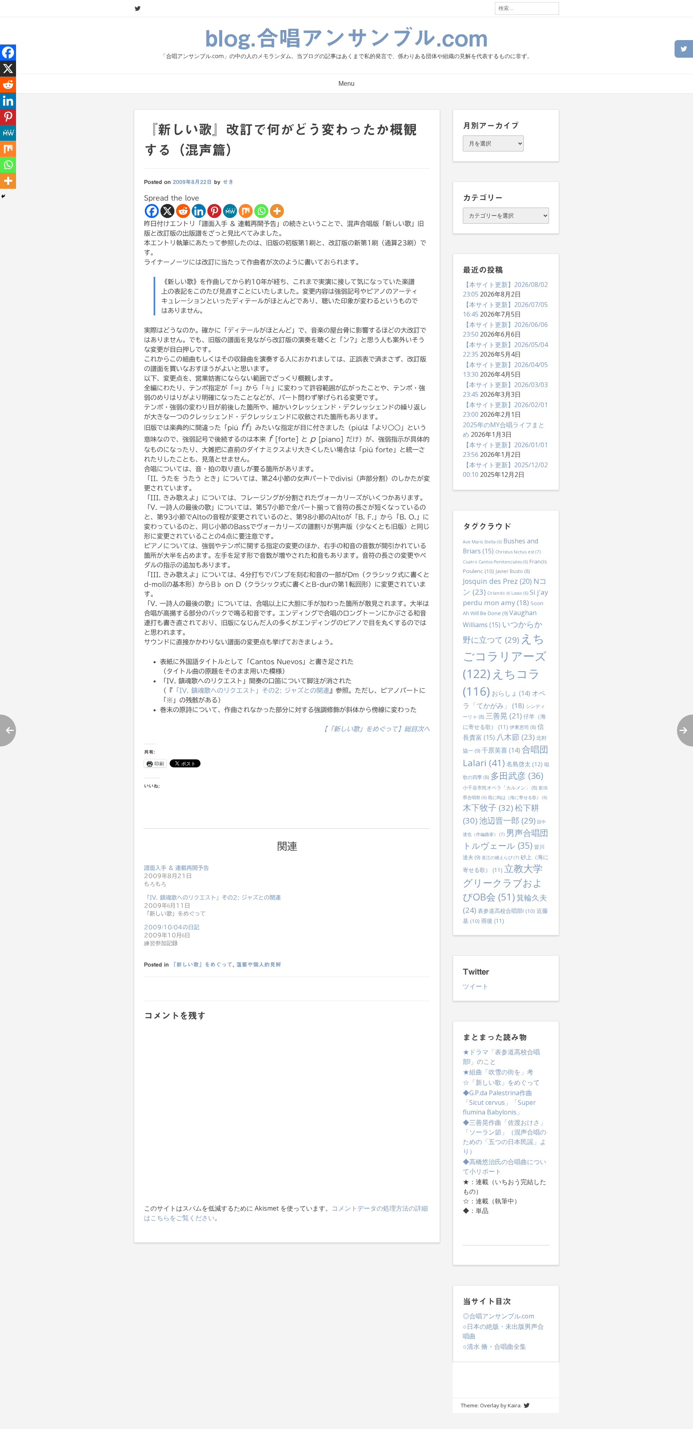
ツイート (475, 986)
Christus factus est (518, 552)
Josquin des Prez (497, 581)
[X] (167, 211)
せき (228, 182)
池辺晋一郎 (507, 820)
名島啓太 (525, 764)
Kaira (514, 1405)
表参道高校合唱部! (506, 910)
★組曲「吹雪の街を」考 (498, 1072)
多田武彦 (516, 775)
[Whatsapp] (261, 211)
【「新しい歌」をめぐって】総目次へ (375, 729)
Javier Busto (513, 571)
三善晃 (504, 716)
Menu (346, 83)
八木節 (515, 737)
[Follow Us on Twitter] (138, 8)
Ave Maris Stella (482, 542)
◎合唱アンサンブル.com (498, 1316)
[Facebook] (152, 211)
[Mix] (246, 211)
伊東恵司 (523, 727)
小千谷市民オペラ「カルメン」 (500, 787)
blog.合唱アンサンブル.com (346, 38)
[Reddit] (183, 211)
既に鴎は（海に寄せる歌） (517, 797)
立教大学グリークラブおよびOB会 (503, 882)
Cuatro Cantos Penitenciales (495, 562)
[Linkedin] (199, 211)
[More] (277, 211)
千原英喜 (501, 750)
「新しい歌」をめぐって (202, 964)
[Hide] (3, 196)
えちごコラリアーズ (505, 656)
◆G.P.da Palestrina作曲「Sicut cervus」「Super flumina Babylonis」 (499, 1102)
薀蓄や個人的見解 (258, 964)
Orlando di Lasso (507, 593)
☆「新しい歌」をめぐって (501, 1082)
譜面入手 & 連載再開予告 (176, 868)
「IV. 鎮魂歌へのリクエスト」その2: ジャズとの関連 (251, 690)
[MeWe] (230, 211)
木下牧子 (488, 807)
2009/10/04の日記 (171, 927)
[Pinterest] (214, 211)
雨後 (492, 920)
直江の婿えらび (500, 857)
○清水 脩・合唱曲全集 (494, 1346)
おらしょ (511, 693)
